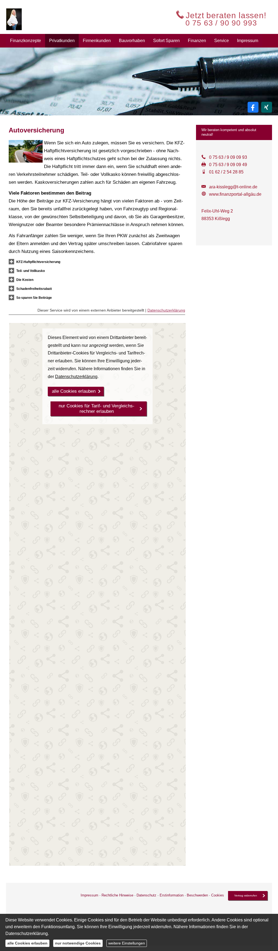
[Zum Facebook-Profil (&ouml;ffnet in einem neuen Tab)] (253, 107)
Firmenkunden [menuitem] (97, 40)
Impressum (89, 895)
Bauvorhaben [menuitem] (132, 40)
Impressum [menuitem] (247, 40)
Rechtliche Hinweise (117, 895)
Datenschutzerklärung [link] (76, 376)
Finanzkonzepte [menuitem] (25, 40)
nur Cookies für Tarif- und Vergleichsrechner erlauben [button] (96, 408)
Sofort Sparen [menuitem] (166, 40)
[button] (38, 261)
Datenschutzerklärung (166, 310)
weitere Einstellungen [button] (126, 943)
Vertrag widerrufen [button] (245, 895)
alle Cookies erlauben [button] (74, 391)
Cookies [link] (217, 895)
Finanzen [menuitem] (197, 40)
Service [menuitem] (221, 40)
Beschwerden (197, 895)
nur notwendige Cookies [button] (78, 943)
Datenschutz (146, 895)
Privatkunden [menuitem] (62, 40)
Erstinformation (172, 895)
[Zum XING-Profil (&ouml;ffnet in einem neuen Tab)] (266, 107)
